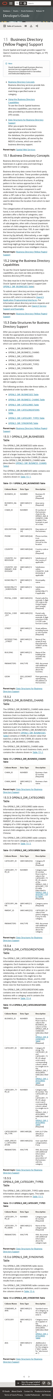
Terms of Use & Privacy (13, 1395)
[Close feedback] (18, 1383)
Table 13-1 (25, 476)
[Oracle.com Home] (4, 3)
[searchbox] (39, 3)
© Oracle (6, 1391)
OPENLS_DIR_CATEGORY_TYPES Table (26, 418)
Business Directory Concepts (21, 82)
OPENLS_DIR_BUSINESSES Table (18, 286)
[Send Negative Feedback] (43, 1383)
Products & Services (43, 1391)
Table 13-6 (29, 1291)
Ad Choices (46, 1395)
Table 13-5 (38, 1196)
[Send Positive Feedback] (49, 1383)
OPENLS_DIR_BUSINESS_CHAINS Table (26, 399)
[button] (11, 3)
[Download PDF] (31, 26)
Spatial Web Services (25, 149)
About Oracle (17, 1391)
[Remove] (24, 3)
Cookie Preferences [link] (32, 1395)
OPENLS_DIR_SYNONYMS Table (23, 423)
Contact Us (28, 1391)
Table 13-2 (38, 752)
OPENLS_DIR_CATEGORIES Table (23, 404)
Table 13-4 (25, 998)
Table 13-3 (25, 843)
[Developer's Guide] (25, 26)
